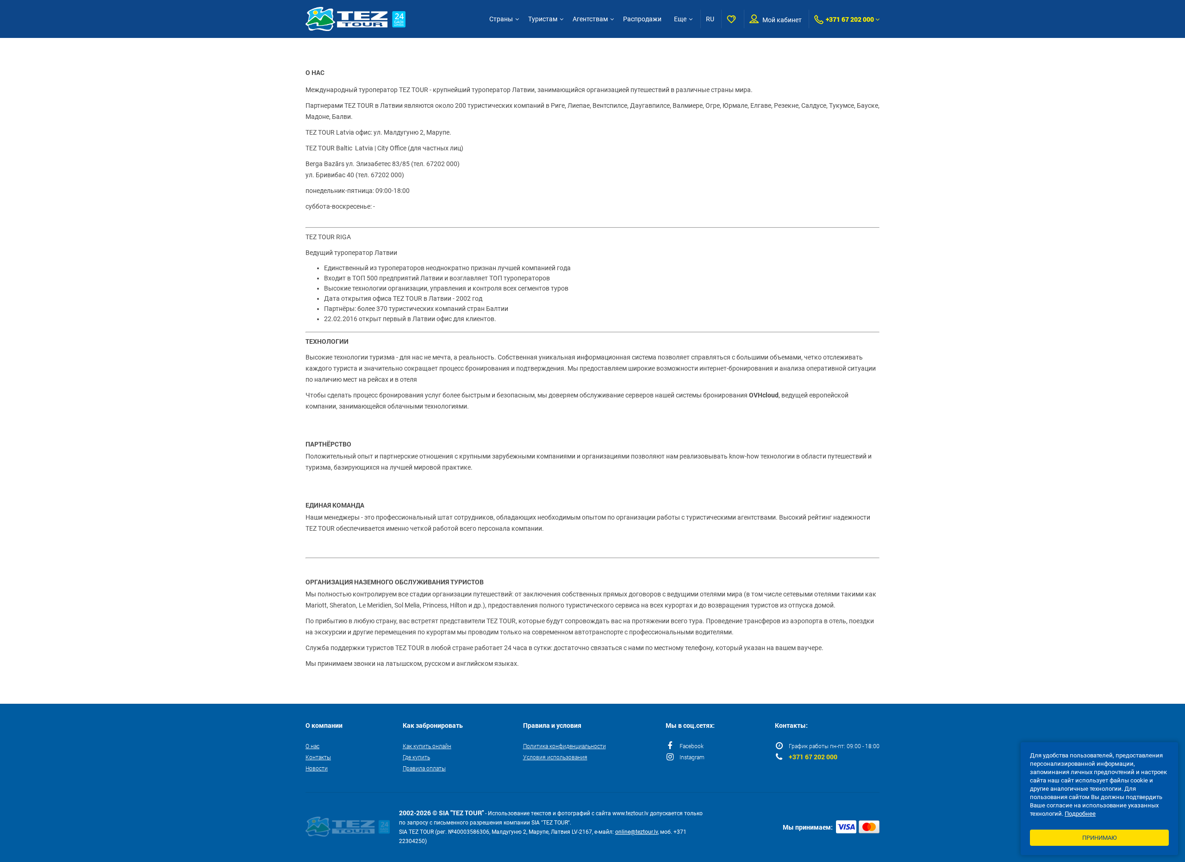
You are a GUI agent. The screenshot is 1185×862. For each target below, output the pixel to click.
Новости (317, 768)
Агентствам (590, 19)
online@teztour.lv (636, 832)
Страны (501, 19)
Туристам (542, 19)
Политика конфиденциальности (564, 746)
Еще (680, 19)
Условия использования (555, 757)
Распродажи (642, 19)
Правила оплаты (424, 768)
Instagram (692, 757)
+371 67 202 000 (850, 19)
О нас (312, 746)
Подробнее (1080, 813)
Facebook (692, 746)
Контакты (318, 757)
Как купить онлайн (427, 746)
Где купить (416, 757)
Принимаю (1099, 837)
